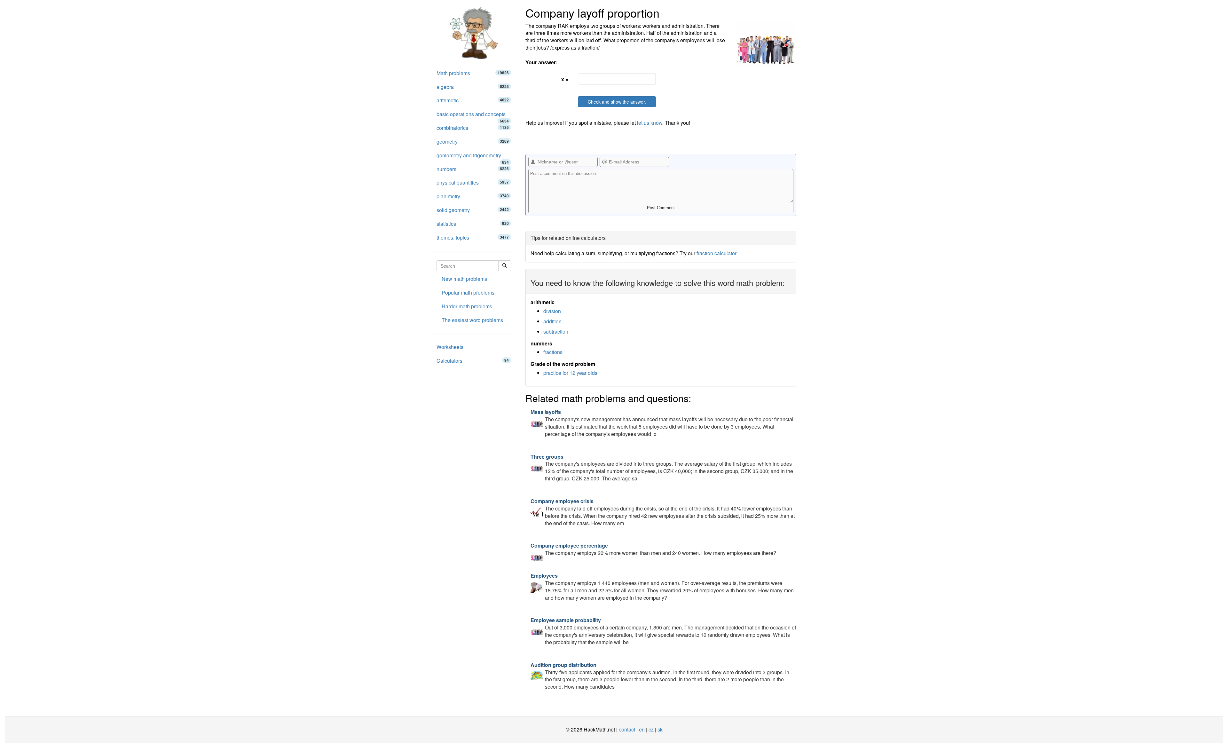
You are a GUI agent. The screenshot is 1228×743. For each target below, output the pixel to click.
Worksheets (450, 347)
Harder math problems (467, 306)
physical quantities (473, 182)
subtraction (555, 331)
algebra (473, 87)
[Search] (504, 265)
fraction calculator (716, 253)
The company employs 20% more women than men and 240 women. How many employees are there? (653, 549)
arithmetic (473, 100)
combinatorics (473, 127)
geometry (473, 141)
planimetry (473, 196)
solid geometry (473, 210)
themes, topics (473, 237)
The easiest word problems (472, 320)
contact (627, 729)
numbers (473, 169)
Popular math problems (468, 292)
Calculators (473, 360)
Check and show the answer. (617, 102)
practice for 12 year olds (570, 372)
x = (564, 79)
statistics (473, 223)
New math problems (464, 278)
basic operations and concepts (473, 115)
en (642, 729)
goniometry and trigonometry (473, 157)
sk (660, 729)
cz (651, 729)
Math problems (473, 73)
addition (552, 321)
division (552, 311)
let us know (649, 122)
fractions (553, 352)
